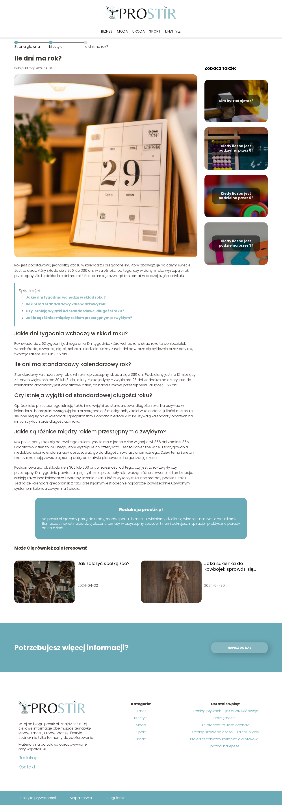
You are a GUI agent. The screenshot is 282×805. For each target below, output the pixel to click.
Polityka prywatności (38, 797)
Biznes (107, 31)
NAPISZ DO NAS (239, 648)
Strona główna (27, 46)
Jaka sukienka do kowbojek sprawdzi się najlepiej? (228, 566)
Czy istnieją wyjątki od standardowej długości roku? (75, 311)
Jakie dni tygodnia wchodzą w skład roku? (66, 297)
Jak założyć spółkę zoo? (104, 563)
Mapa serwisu (81, 797)
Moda (122, 31)
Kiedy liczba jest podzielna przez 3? (236, 243)
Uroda (138, 31)
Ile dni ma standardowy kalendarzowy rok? (66, 304)
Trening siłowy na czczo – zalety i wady (225, 732)
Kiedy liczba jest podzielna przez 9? (236, 196)
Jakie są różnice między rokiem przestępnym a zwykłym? (79, 317)
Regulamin (117, 797)
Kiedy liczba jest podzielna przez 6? (236, 148)
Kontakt (27, 767)
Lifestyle (173, 31)
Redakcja (29, 758)
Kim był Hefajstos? (236, 101)
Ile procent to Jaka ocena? (225, 725)
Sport (155, 31)
